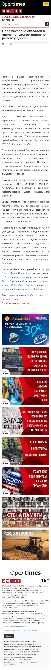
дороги (11, 295)
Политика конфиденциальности (14, 626)
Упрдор (15, 299)
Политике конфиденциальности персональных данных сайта (20, 662)
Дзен (7, 277)
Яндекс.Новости (18, 273)
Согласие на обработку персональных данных (20, 630)
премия (6, 299)
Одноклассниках (21, 289)
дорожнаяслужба (24, 295)
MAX (34, 281)
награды (39, 295)
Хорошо (9, 636)
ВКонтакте (38, 289)
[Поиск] (47, 24)
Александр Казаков (19, 303)
